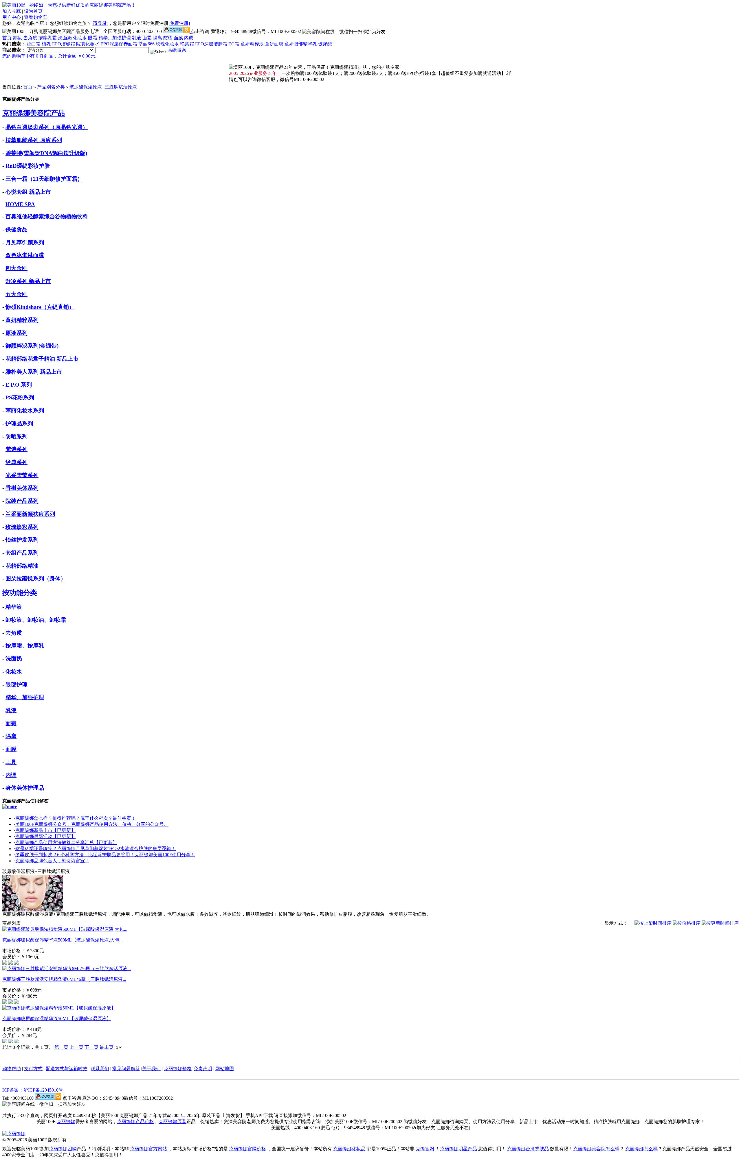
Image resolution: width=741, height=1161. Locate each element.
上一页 (76, 1047)
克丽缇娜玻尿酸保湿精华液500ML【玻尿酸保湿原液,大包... (62, 939)
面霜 (147, 37)
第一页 (61, 1047)
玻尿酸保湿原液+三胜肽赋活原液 (103, 86)
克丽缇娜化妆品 (349, 1148)
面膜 (178, 37)
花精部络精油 (21, 566)
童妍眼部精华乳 (301, 43)
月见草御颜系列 (24, 242)
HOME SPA (20, 204)
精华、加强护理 (114, 37)
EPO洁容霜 (63, 43)
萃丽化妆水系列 (24, 410)
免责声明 (203, 1068)
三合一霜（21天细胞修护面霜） (44, 179)
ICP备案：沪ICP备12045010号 (32, 1090)
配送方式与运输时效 (66, 1068)
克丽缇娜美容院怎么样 (596, 1148)
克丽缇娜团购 (63, 1148)
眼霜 (92, 37)
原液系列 (16, 333)
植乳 (46, 43)
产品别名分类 (51, 86)
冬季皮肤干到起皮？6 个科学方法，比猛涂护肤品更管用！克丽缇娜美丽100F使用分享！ (105, 854)
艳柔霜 (187, 43)
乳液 (136, 37)
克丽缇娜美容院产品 (33, 113)
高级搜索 (177, 49)
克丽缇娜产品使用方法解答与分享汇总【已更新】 (66, 842)
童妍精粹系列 (21, 320)
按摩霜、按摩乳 (24, 646)
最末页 (106, 1047)
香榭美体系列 (21, 488)
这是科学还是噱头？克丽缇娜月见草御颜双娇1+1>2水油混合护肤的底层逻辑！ (95, 848)
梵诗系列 (16, 449)
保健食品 (16, 229)
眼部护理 (16, 685)
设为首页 (33, 11)
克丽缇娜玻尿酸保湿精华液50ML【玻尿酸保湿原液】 (56, 1018)
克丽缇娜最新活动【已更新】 (45, 836)
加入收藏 (11, 11)
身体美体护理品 (24, 788)
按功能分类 (19, 593)
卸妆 (17, 37)
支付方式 (33, 1068)
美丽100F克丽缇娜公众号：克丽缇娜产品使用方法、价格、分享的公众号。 (91, 824)
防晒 (168, 37)
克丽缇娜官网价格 (247, 1148)
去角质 (30, 37)
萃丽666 (146, 43)
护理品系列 (19, 423)
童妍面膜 (274, 43)
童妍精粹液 (252, 43)
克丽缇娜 (66, 1121)
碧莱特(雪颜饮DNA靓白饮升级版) (46, 153)
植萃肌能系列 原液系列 (33, 140)
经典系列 (16, 462)
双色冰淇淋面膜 (24, 255)
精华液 (13, 607)
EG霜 (233, 43)
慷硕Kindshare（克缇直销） (39, 307)
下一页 (91, 1047)
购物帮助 (11, 1068)
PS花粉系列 (19, 397)
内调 (188, 37)
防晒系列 (16, 436)
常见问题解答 (126, 1068)
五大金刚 (16, 294)
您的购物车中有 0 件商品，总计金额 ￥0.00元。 (51, 55)
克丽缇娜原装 (172, 1121)
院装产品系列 (21, 501)
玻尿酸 (325, 43)
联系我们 (100, 1068)
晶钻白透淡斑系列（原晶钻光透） (46, 127)
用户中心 (11, 17)
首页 (7, 37)
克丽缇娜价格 (178, 1068)
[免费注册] (179, 23)
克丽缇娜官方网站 (148, 1148)
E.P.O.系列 (18, 385)
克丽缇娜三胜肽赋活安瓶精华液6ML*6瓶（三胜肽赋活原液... (64, 979)
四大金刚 (16, 268)
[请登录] (99, 23)
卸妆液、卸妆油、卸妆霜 (35, 620)
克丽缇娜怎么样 (641, 1148)
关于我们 (151, 1068)
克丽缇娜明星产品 (458, 1148)
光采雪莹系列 (21, 475)
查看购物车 (35, 17)
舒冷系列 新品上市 (28, 281)
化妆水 (80, 37)
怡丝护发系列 (21, 540)
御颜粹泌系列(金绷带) (31, 346)
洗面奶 (65, 37)
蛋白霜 (34, 43)
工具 (10, 762)
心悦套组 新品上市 (28, 192)
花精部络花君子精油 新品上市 (41, 359)
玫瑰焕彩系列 (21, 527)
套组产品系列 (21, 553)
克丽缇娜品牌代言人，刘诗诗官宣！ (52, 860)
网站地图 (224, 1068)
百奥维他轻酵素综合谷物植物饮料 (46, 216)
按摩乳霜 (47, 37)
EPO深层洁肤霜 (211, 43)
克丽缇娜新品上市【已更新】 (45, 830)
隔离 (157, 37)
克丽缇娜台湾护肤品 (528, 1148)
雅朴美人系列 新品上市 (33, 372)
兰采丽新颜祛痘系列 (30, 514)
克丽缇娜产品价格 (135, 1121)
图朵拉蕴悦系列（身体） (35, 578)
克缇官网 (425, 1148)
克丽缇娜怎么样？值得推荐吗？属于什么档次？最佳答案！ (75, 818)
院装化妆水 (87, 43)
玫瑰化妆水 (167, 43)
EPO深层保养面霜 (118, 43)
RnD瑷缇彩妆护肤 (27, 166)
